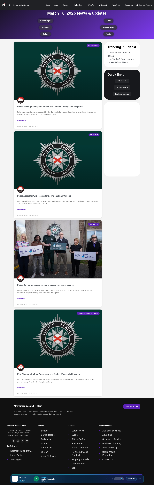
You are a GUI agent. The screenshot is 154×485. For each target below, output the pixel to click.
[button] (69, 5)
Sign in (141, 5)
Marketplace (78, 5)
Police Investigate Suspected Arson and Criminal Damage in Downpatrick (50, 106)
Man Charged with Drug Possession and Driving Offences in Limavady (48, 374)
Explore (65, 5)
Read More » (21, 120)
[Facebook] (14, 441)
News (56, 5)
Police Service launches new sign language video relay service (45, 285)
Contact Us (129, 5)
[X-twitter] (22, 441)
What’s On (116, 5)
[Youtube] (27, 441)
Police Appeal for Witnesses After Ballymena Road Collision (44, 196)
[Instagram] (18, 441)
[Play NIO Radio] (36, 478)
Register (149, 5)
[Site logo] (4, 5)
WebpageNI (103, 5)
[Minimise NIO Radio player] (140, 479)
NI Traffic (90, 5)
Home (48, 5)
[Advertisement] (122, 139)
